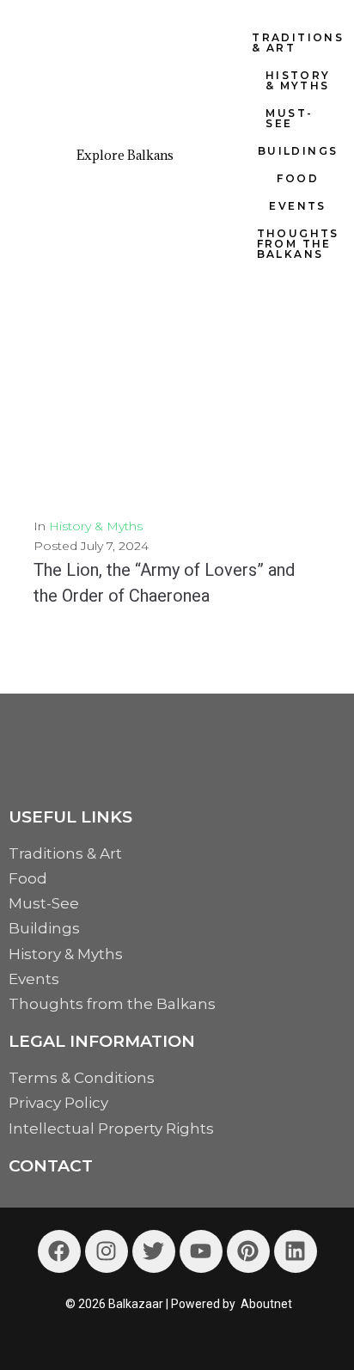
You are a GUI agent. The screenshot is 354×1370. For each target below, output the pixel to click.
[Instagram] (106, 1251)
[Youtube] (201, 1251)
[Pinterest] (248, 1251)
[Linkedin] (295, 1251)
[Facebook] (59, 1251)
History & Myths (96, 526)
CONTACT (51, 1166)
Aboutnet (266, 1304)
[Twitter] (153, 1251)
